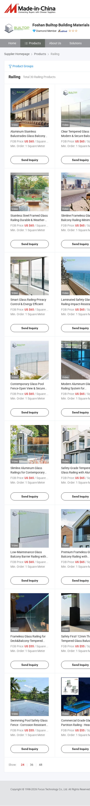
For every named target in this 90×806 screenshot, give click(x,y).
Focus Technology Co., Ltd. (53, 789)
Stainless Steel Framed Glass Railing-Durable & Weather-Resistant (29, 219)
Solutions (75, 43)
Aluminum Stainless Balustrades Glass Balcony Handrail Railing (27, 135)
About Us (55, 43)
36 (31, 765)
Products (35, 43)
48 (40, 765)
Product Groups (22, 66)
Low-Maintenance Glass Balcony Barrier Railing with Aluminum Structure (28, 556)
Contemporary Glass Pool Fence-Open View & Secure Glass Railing (27, 388)
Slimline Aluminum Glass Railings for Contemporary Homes (27, 472)
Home (12, 43)
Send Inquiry (29, 160)
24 (22, 764)
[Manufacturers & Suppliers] (30, 8)
